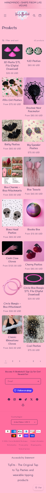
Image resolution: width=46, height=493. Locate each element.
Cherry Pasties (33, 264)
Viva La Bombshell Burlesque (18, 441)
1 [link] (5, 361)
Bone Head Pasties (12, 231)
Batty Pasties (12, 144)
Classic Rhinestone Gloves (12, 341)
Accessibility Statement (23, 457)
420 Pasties (34, 61)
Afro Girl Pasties (12, 100)
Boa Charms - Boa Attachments (12, 189)
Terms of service (24, 449)
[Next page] (40, 361)
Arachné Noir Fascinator (33, 109)
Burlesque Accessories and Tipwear (23, 488)
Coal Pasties (34, 346)
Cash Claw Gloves (12, 260)
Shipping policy (36, 445)
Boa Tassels (34, 189)
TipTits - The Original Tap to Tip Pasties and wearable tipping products (23, 472)
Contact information (37, 441)
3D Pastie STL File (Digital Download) (12, 66)
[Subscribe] (38, 381)
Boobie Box (33, 229)
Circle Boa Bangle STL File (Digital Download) (34, 291)
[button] (5, 15)
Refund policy (11, 445)
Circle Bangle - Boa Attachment (12, 305)
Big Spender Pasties (34, 146)
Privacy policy (23, 445)
